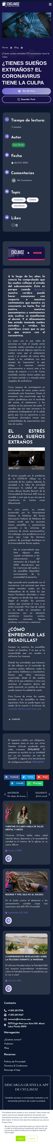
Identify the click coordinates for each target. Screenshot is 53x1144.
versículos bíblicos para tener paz (24, 709)
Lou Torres (18, 145)
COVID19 (32, 200)
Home (5, 48)
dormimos (39, 290)
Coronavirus (18, 200)
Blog (16, 48)
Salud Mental (19, 206)
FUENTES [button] (16, 719)
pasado (31, 372)
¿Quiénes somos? (12, 1040)
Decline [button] (32, 1138)
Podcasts (8, 1044)
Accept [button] (20, 1138)
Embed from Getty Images (21, 449)
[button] (12, 777)
